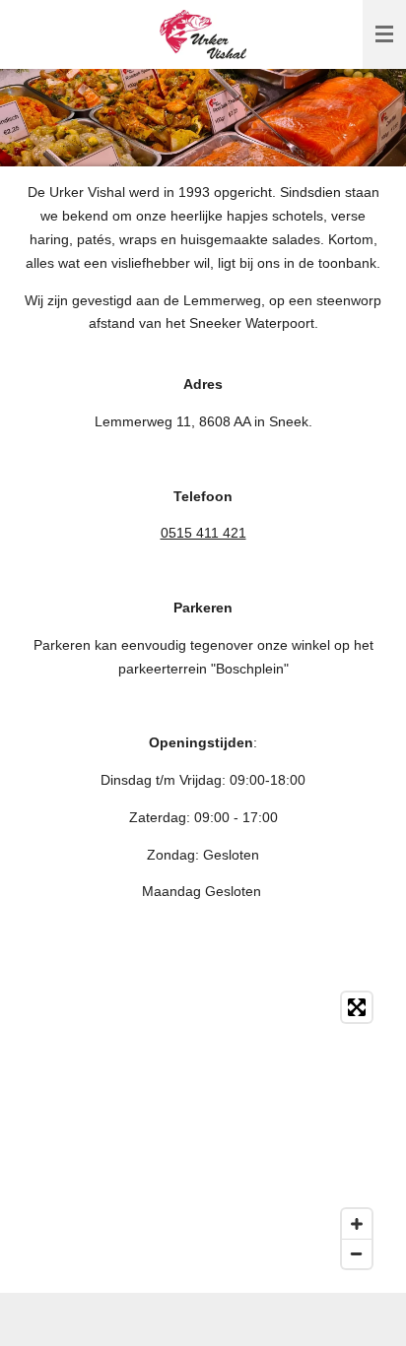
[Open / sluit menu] (384, 34)
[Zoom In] (357, 1224)
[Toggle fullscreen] (357, 1007)
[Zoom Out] (357, 1253)
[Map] (203, 1130)
